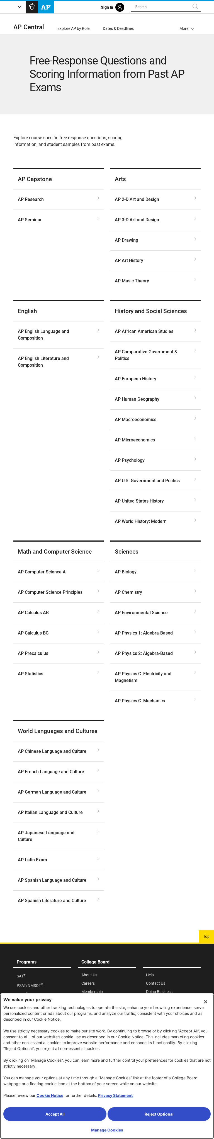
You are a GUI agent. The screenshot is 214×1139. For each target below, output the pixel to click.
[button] (187, 24)
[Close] (206, 1002)
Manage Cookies (107, 1130)
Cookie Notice (50, 1095)
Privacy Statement (115, 1095)
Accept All (55, 1114)
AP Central (28, 27)
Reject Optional (159, 1114)
